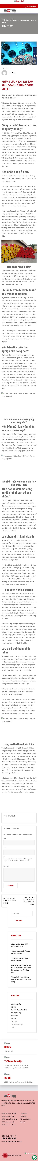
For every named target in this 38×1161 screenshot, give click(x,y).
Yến (12, 1027)
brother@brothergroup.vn (14, 1141)
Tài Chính (14, 1021)
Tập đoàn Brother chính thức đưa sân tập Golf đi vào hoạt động (21, 979)
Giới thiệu (23, 1116)
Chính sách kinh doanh (8, 1125)
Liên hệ (22, 1122)
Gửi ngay (11, 885)
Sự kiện (12, 19)
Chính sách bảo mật (7, 1122)
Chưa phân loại (16, 1013)
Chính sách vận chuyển (8, 1113)
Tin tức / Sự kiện (17, 1024)
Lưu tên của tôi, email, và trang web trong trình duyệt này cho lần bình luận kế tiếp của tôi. (18, 860)
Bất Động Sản (16, 1004)
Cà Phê (13, 1007)
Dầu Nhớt (14, 1016)
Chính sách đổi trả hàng (9, 1119)
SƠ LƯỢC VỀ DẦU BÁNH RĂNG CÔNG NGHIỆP (10, 901)
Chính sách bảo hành (8, 1116)
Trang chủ (4, 19)
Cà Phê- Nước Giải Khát (19, 1010)
